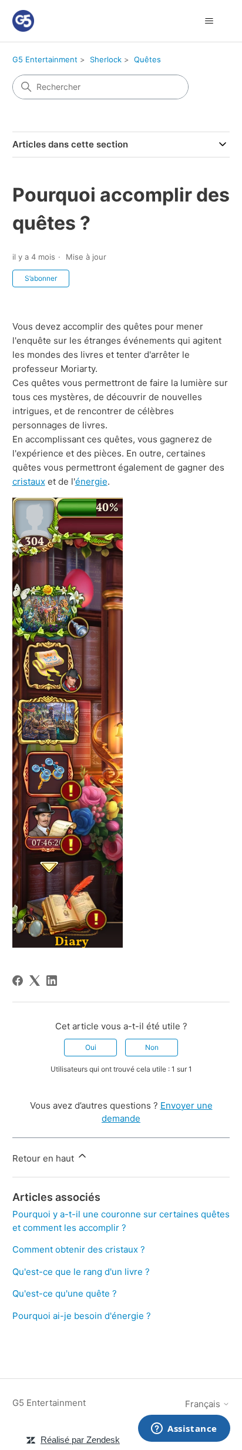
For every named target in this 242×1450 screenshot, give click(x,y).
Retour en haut (44, 1158)
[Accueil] (23, 21)
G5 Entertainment (45, 59)
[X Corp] (34, 980)
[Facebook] (17, 980)
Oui (90, 1047)
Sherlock (106, 59)
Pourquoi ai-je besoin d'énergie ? (81, 1315)
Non (152, 1047)
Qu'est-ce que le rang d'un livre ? (81, 1271)
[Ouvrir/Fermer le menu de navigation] (209, 21)
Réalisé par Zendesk (80, 1440)
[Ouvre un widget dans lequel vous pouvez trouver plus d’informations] (184, 1429)
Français (204, 1404)
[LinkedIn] (51, 980)
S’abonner (41, 278)
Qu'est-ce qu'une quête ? (64, 1293)
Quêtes (147, 59)
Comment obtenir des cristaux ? (78, 1249)
